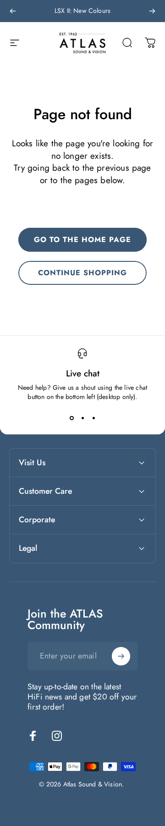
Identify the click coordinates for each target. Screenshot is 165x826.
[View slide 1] (71, 417)
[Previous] (13, 11)
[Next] (152, 11)
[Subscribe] (121, 656)
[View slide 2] (82, 417)
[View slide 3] (93, 417)
